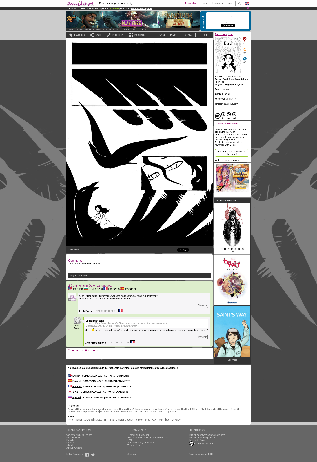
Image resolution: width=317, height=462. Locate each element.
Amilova (72, 409)
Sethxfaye (224, 409)
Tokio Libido (158, 409)
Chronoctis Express (101, 409)
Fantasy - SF (100, 419)
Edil (135, 411)
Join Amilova (191, 3)
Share (98, 35)
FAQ (129, 440)
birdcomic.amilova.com (226, 104)
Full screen (117, 35)
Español (130, 288)
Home (70, 29)
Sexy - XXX (150, 419)
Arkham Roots (172, 409)
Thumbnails (139, 35)
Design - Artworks (84, 419)
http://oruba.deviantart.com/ (160, 330)
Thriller (109, 29)
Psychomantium (143, 409)
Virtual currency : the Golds (140, 442)
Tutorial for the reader (138, 435)
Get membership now (141, 8)
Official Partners (74, 448)
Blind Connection (209, 409)
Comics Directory (84, 29)
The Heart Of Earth (190, 409)
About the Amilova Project (79, 435)
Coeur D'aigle (164, 411)
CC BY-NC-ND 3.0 (203, 443)
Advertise (70, 445)
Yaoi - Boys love (174, 419)
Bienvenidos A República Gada (83, 411)
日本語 (75, 392)
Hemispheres (84, 409)
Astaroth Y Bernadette (121, 411)
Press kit (70, 440)
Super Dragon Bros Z (123, 409)
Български (95, 288)
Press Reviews (73, 437)
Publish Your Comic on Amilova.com (207, 435)
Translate (202, 305)
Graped (234, 409)
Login (204, 3)
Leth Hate (143, 411)
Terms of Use (134, 445)
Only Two (104, 411)
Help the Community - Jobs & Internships (147, 437)
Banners (70, 442)
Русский (76, 397)
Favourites (79, 35)
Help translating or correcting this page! (231, 153)
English (77, 288)
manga (98, 29)
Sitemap (131, 454)
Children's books (124, 419)
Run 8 (153, 411)
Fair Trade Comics (198, 440)
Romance (139, 419)
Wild (174, 411)
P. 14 (144, 29)
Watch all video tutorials (227, 160)
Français (114, 288)
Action (71, 419)
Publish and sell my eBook (202, 437)
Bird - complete (122, 29)
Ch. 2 (135, 29)
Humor (111, 419)
